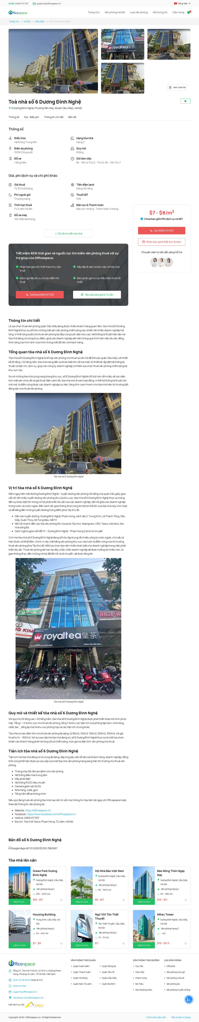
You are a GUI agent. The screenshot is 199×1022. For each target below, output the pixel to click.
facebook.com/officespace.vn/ (28, 997)
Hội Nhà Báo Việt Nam (109, 871)
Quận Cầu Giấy (109, 977)
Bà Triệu (139, 983)
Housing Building (44, 914)
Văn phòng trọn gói (176, 972)
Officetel (171, 966)
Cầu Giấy (39, 21)
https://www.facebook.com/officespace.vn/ (51, 814)
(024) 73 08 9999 (21, 979)
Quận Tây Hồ (108, 972)
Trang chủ (94, 12)
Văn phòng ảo (173, 983)
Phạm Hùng (141, 977)
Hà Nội (27, 21)
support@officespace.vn (49, 3)
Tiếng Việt (182, 3)
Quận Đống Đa (109, 966)
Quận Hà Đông (80, 977)
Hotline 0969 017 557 (42, 294)
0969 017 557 (21, 3)
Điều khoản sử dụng (180, 1017)
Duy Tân (139, 966)
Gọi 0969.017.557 (164, 230)
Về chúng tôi (160, 12)
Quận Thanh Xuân (82, 972)
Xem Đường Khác (143, 989)
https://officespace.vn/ (38, 810)
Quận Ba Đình (108, 983)
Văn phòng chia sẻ (175, 977)
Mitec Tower (165, 914)
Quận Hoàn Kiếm (81, 966)
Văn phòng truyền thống (178, 989)
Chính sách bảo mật (156, 1017)
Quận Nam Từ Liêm (82, 983)
